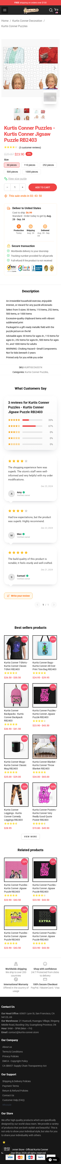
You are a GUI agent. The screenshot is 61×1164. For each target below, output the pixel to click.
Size (6, 159)
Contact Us (8, 1095)
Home (4, 20)
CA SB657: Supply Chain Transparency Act (24, 1065)
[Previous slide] (6, 68)
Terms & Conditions (12, 1051)
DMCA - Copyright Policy (15, 1061)
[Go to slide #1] (22, 114)
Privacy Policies (10, 1056)
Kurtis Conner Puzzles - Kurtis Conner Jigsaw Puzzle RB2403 (45, 714)
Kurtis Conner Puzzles (14, 26)
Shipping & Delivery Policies (16, 1081)
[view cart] (56, 10)
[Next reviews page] (54, 605)
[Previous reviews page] (37, 605)
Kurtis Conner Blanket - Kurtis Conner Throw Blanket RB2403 (45, 765)
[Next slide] (54, 68)
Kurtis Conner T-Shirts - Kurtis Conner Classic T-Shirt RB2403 (16, 666)
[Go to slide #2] (39, 114)
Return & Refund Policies (15, 1090)
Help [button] (55, 1160)
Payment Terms (10, 1086)
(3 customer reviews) (30, 147)
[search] (51, 10)
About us (7, 1047)
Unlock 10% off (7, 1149)
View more (30, 836)
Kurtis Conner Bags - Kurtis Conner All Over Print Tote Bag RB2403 (44, 666)
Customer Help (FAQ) (13, 1100)
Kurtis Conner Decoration (27, 20)
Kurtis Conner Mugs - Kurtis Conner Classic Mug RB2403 (15, 765)
